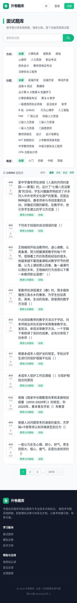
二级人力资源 (46, 122)
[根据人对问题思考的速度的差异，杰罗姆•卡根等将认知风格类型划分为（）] (38, 428)
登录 (57, 6)
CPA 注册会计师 (28, 152)
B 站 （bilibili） (27, 110)
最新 (51, 172)
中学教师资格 (26, 146)
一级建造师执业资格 (30, 104)
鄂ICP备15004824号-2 (38, 593)
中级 (50, 160)
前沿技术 (52, 104)
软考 (64, 104)
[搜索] (68, 38)
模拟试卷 (8, 539)
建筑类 (47, 53)
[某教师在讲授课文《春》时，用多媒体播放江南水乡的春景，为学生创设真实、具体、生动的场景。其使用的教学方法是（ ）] (38, 299)
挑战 (65, 172)
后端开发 (48, 80)
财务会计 (24, 65)
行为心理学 (47, 110)
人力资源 (36, 59)
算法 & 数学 (48, 98)
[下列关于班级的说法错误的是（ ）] (38, 231)
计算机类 (33, 53)
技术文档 (8, 545)
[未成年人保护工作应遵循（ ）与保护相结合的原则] (38, 381)
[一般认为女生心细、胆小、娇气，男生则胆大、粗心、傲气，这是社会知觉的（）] (38, 451)
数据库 (40, 86)
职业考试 (51, 59)
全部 (21, 53)
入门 (30, 160)
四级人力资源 (50, 116)
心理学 (22, 59)
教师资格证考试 (42, 65)
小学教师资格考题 (49, 140)
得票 (72, 172)
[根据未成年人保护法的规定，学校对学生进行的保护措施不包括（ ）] (38, 359)
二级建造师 (45, 128)
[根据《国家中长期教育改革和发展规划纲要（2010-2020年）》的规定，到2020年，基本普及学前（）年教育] (38, 404)
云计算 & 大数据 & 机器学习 (35, 92)
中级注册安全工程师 (50, 146)
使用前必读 (9, 561)
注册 (69, 6)
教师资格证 (25, 134)
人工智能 (63, 110)
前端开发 (33, 80)
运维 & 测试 (25, 86)
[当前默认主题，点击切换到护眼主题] (46, 6)
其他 (58, 53)
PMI (21, 116)
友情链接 (8, 573)
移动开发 (63, 80)
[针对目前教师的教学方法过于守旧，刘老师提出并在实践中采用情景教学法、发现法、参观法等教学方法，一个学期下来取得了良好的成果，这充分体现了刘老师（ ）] (38, 331)
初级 (40, 160)
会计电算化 (52, 134)
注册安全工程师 (28, 71)
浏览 (58, 172)
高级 (60, 160)
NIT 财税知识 (26, 140)
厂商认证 (33, 116)
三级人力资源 (26, 122)
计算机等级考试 (28, 98)
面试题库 (8, 534)
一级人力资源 (26, 128)
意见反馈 (8, 567)
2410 (51, 471)
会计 (38, 134)
